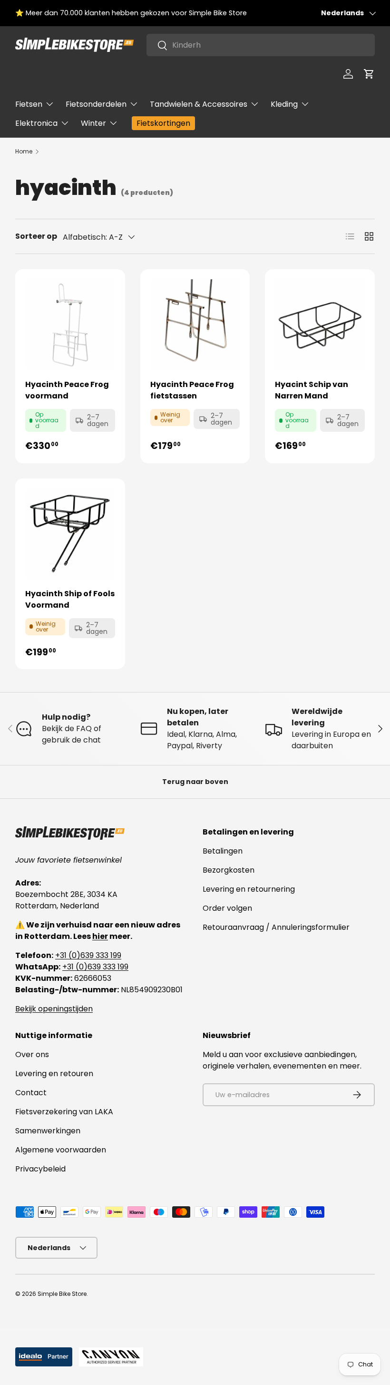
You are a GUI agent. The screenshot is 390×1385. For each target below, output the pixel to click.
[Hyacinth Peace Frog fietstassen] (195, 324)
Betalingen (223, 850)
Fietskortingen (163, 123)
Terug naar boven (195, 781)
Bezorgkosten (228, 870)
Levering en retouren (54, 1073)
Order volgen (227, 908)
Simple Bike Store (62, 1294)
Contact (31, 1092)
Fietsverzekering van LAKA (64, 1111)
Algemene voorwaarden (60, 1149)
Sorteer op (36, 236)
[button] (369, 73)
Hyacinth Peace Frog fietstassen (192, 390)
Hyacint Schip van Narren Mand (311, 390)
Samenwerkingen (47, 1130)
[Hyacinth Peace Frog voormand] (70, 324)
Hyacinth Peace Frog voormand (67, 390)
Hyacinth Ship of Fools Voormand (70, 599)
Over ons (32, 1054)
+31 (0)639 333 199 (88, 955)
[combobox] (260, 45)
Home (23, 151)
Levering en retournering (249, 889)
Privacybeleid (40, 1168)
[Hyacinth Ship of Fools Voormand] (70, 534)
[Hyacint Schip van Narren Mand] (320, 324)
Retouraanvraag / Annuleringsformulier (276, 927)
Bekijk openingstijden (54, 1008)
